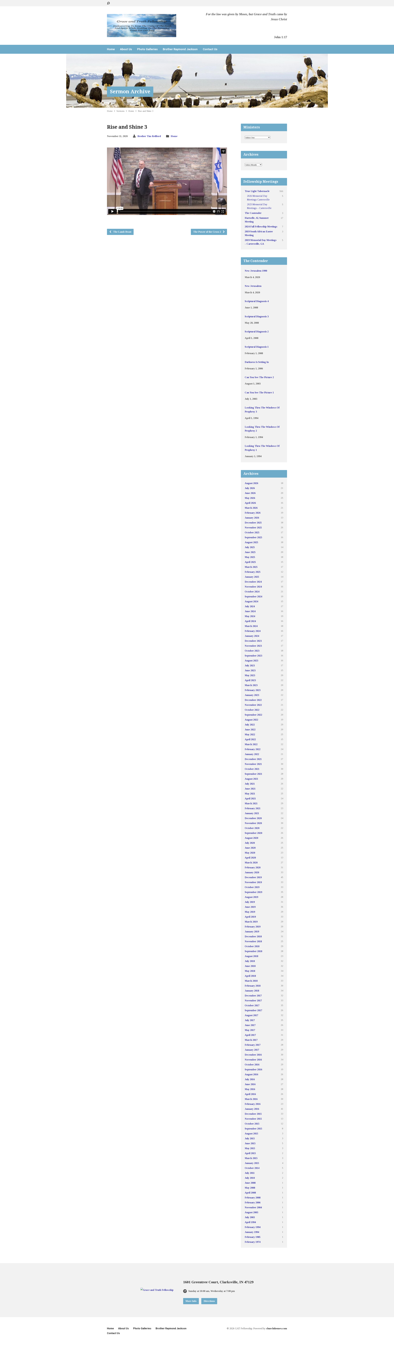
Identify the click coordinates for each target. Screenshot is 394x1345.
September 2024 (253, 596)
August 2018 (251, 956)
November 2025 (253, 527)
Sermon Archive (130, 92)
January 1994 (252, 1232)
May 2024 (250, 616)
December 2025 (253, 522)
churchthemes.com (276, 1328)
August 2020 (251, 838)
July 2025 (250, 547)
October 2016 (252, 1064)
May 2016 (250, 1089)
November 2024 (253, 586)
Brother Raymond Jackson (180, 49)
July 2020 (250, 843)
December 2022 (253, 700)
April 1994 (250, 1222)
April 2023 (250, 680)
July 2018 (250, 961)
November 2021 (253, 764)
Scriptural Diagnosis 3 (257, 316)
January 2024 (252, 636)
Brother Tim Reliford (149, 136)
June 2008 (250, 1182)
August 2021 (251, 779)
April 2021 (250, 798)
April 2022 (250, 739)
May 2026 (250, 498)
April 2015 (250, 1153)
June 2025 (250, 552)
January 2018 (252, 990)
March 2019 (251, 921)
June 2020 (250, 847)
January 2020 (252, 872)
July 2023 (250, 665)
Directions (209, 1301)
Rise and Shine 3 (145, 111)
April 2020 (250, 857)
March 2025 (251, 567)
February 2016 (252, 1104)
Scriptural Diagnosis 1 (257, 346)
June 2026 (250, 493)
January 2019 (252, 931)
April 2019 (250, 916)
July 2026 (250, 488)
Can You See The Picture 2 (259, 377)
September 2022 (253, 714)
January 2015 (252, 1163)
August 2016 (251, 1074)
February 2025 (252, 572)
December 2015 (253, 1114)
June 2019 (250, 907)
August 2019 (251, 897)
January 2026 (252, 517)
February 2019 (252, 926)
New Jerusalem (253, 286)
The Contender (253, 213)
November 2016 (253, 1059)
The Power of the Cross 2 (207, 231)
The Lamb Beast (122, 231)
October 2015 (252, 1123)
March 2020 (251, 862)
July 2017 (250, 1020)
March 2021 (251, 803)
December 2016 (253, 1054)
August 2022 (251, 719)
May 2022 (250, 734)
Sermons (121, 111)
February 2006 (252, 1202)
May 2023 (250, 675)
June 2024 (250, 611)
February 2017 (252, 1045)
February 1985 (252, 1237)
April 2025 (250, 562)
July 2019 (250, 902)
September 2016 (253, 1069)
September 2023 (253, 655)
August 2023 (251, 660)
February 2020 (252, 867)
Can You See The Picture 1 (259, 392)
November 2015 (253, 1118)
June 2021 (250, 788)
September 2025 (253, 537)
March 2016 (251, 1099)
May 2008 (250, 1187)
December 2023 (253, 641)
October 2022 (252, 710)
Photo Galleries (147, 49)
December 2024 (253, 581)
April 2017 (250, 1035)
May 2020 (250, 852)
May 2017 (250, 1030)
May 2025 (250, 557)
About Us (126, 49)
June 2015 (250, 1143)
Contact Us (210, 49)
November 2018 (253, 941)
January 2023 (252, 695)
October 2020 (252, 828)
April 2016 (250, 1094)
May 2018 (250, 971)
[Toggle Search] (108, 3)
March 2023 (251, 685)
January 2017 (252, 1049)
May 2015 (250, 1148)
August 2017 (251, 1015)
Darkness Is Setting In (257, 362)
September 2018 (253, 951)
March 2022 (251, 744)
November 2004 (253, 1207)
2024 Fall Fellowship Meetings (261, 226)
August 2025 (251, 542)
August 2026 (251, 483)
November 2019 (253, 882)
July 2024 (250, 606)
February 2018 (252, 985)
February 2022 (252, 749)
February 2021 (252, 808)
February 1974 (252, 1242)
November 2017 (253, 1000)
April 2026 (250, 503)
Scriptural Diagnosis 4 (257, 301)
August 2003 (251, 1212)
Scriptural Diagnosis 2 (257, 331)
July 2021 (250, 783)
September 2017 (253, 1010)
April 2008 (250, 1192)
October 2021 (252, 769)
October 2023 (252, 650)
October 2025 (252, 532)
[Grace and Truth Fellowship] (157, 1290)
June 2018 (250, 966)
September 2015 (253, 1128)
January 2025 (252, 577)
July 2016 (250, 1079)
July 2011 (250, 1173)
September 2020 (253, 833)
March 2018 (251, 980)
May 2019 (250, 912)
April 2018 (250, 976)
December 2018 (253, 936)
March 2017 (251, 1040)
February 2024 (252, 631)
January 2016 (252, 1109)
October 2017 (252, 1005)
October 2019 (252, 887)
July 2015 (250, 1138)
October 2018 (252, 946)
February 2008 (252, 1197)
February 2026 (252, 512)
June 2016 (250, 1084)
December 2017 (253, 995)
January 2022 (252, 754)
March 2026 (251, 508)
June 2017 (250, 1025)
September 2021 (253, 774)
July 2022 (250, 724)
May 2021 (250, 793)
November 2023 (253, 645)
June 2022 (250, 729)
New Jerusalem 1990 (256, 270)
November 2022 (253, 705)
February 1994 (252, 1227)
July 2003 (250, 1217)
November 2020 (253, 823)
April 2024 (250, 621)
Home (111, 49)
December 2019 (253, 877)
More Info (191, 1301)
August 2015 (251, 1133)
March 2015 (251, 1158)
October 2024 (252, 591)
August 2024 (251, 601)
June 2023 (250, 670)
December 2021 (253, 759)
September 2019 (253, 892)
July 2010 (250, 1178)
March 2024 (251, 626)
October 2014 (252, 1168)
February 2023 (252, 690)
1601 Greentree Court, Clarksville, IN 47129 (218, 1282)
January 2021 (252, 813)
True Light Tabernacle (257, 191)
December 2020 (253, 818)
